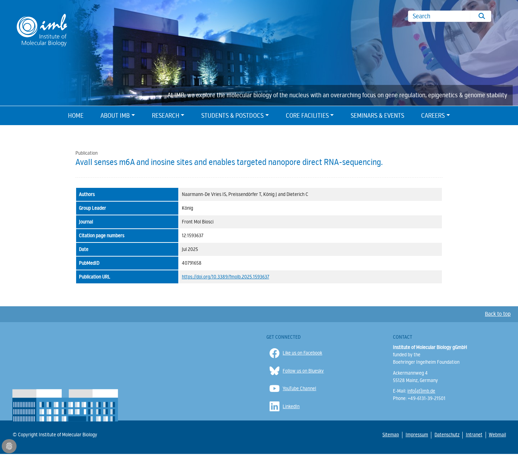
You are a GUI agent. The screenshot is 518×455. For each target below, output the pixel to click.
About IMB (115, 115)
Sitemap (390, 434)
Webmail (497, 434)
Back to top (498, 314)
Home (76, 115)
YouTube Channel (299, 389)
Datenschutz (446, 435)
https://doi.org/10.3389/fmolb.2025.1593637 (225, 277)
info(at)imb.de (421, 391)
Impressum (416, 435)
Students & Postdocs (232, 115)
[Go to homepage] (42, 29)
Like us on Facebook (302, 353)
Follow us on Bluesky (303, 371)
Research (165, 115)
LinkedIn (291, 407)
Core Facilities (307, 115)
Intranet (474, 434)
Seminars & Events (377, 115)
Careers (433, 115)
